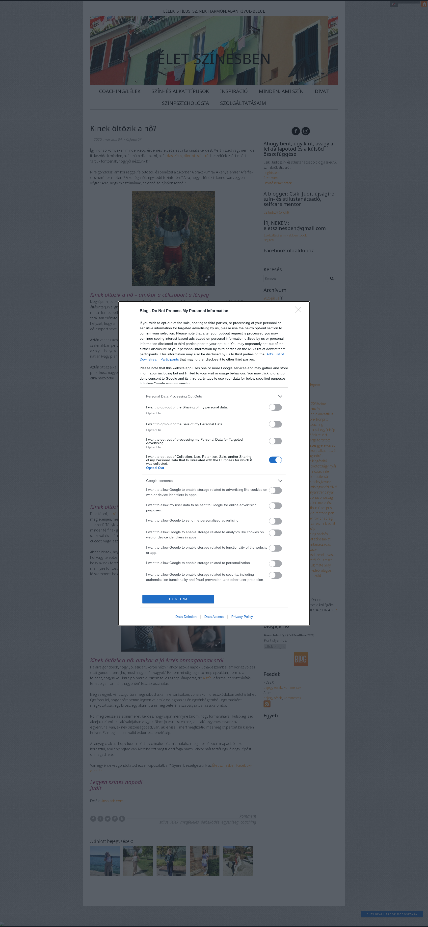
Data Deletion (186, 617)
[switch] (275, 407)
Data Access (214, 617)
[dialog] (214, 463)
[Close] (299, 311)
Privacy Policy (242, 617)
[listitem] (214, 396)
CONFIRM (178, 599)
